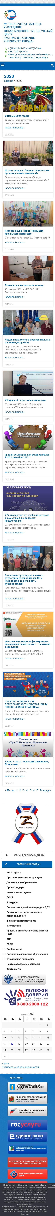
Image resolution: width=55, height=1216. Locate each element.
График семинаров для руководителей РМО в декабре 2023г (27, 456)
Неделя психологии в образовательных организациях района (27, 341)
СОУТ (9, 897)
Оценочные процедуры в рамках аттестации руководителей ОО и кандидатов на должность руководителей (24, 579)
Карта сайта (13, 968)
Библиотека (13, 925)
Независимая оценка (18, 892)
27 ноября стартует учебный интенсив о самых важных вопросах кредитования (27, 518)
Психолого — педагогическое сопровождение (24, 914)
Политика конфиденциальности (20, 1066)
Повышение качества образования (27, 954)
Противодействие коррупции (24, 877)
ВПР (8, 939)
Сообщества (14, 949)
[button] (2, 64)
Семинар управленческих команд (24, 285)
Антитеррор (13, 872)
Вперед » (45, 790)
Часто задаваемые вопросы (23, 963)
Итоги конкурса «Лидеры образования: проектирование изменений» (27, 172)
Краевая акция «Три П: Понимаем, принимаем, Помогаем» (24, 232)
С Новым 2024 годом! (17, 116)
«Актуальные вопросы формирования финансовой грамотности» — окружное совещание (27, 644)
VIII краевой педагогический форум (25, 400)
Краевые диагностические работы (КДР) (27, 932)
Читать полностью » (14, 128)
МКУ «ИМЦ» (16, 1078)
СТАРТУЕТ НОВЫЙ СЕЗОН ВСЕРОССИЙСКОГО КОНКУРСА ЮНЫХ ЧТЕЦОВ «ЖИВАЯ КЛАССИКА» (26, 704)
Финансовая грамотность (21, 920)
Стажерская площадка (20, 958)
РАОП (9, 944)
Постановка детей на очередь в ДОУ (28, 907)
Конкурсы (12, 902)
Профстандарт (15, 887)
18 (12, 1044)
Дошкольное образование (22, 882)
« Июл (5, 1063)
